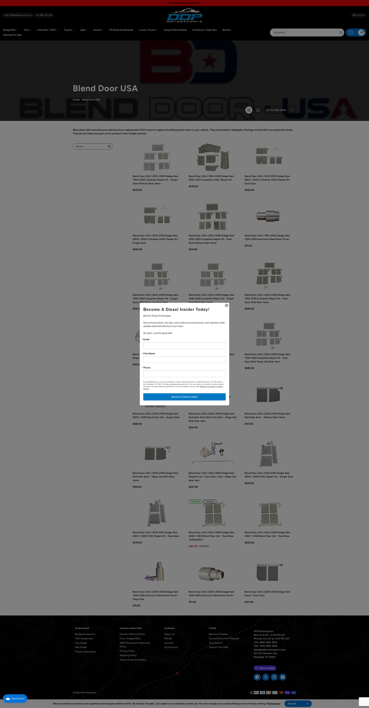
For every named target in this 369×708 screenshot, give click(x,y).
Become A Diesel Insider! (184, 396)
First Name (149, 353)
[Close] (226, 305)
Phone (146, 367)
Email (146, 339)
